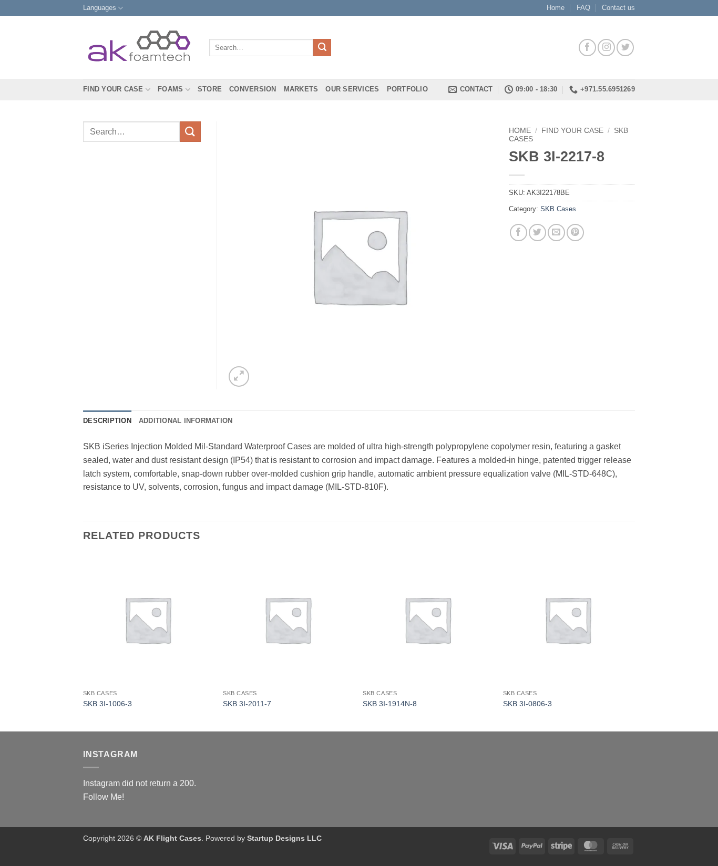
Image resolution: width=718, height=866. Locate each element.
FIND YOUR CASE (113, 89)
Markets (301, 89)
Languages (99, 8)
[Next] (632, 642)
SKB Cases (558, 209)
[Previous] (83, 642)
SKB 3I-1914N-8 (390, 703)
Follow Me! (103, 796)
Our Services (352, 89)
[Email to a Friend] (556, 232)
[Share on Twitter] (537, 232)
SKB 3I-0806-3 (527, 703)
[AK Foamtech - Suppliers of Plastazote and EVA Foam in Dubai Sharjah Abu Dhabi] (138, 47)
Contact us (618, 8)
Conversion (252, 89)
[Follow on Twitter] (625, 47)
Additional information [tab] (186, 421)
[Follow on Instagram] (606, 47)
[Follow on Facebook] (587, 47)
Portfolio (407, 89)
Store (210, 89)
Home (556, 8)
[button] (239, 376)
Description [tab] (107, 421)
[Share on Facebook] (518, 232)
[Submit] (322, 48)
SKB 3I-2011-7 (247, 703)
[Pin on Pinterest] (575, 232)
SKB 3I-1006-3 (107, 703)
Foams (170, 89)
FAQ (583, 8)
